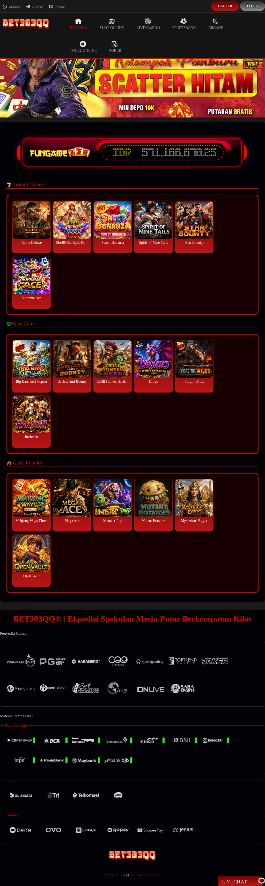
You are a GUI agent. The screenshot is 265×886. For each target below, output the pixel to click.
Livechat (59, 6)
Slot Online (112, 28)
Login (253, 6)
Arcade (215, 28)
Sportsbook (184, 28)
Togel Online (83, 51)
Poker (115, 51)
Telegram (37, 6)
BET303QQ (122, 874)
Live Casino (148, 28)
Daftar (225, 6)
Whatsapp (14, 6)
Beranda (78, 28)
